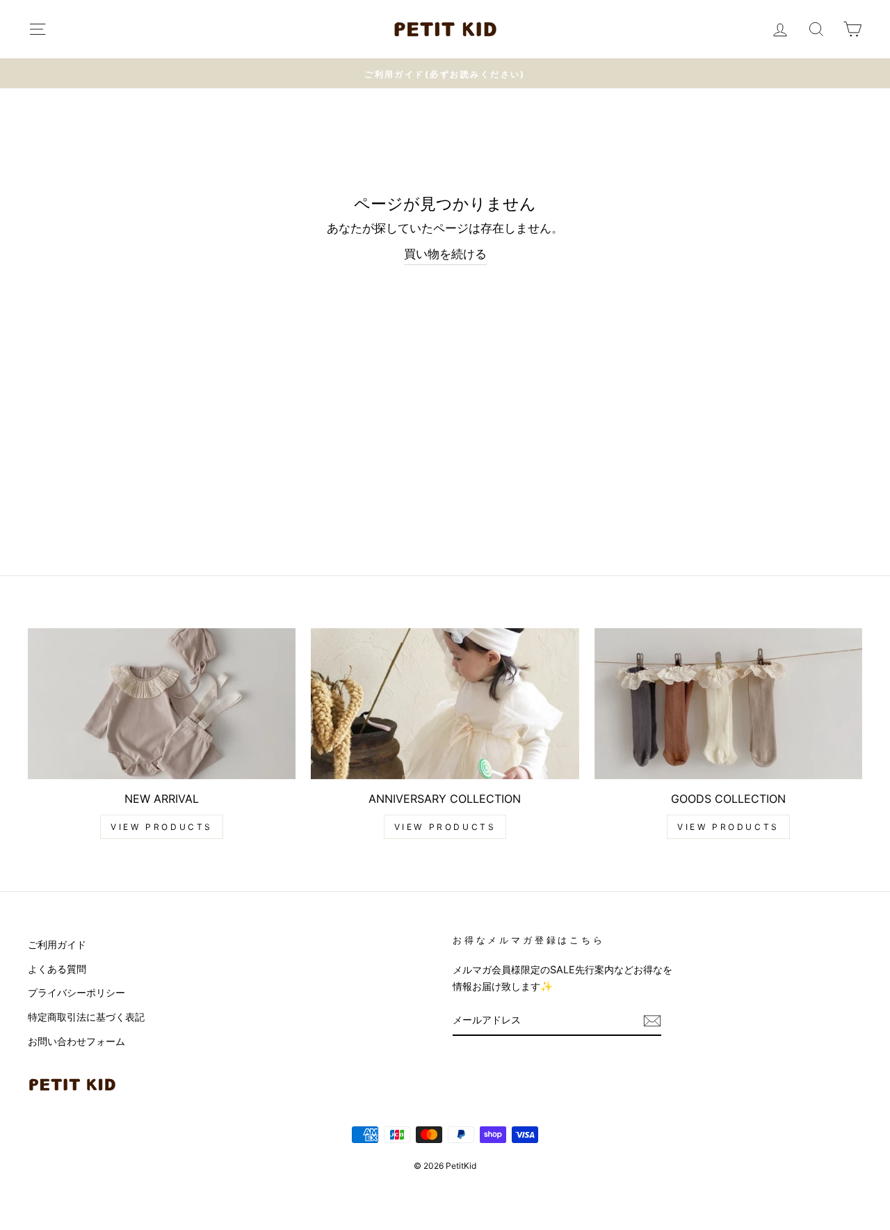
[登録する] (652, 1020)
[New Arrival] (162, 703)
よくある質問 (57, 969)
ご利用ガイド (57, 944)
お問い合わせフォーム (76, 1041)
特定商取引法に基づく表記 (86, 1017)
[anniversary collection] (444, 703)
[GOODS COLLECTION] (728, 703)
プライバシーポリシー (76, 992)
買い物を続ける (445, 254)
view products (162, 827)
